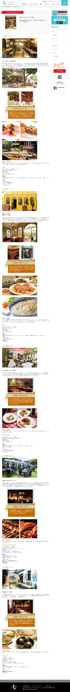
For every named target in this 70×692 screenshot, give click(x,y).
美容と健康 (54, 45)
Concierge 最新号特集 (7, 6)
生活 (53, 42)
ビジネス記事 (55, 56)
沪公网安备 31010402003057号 (33, 689)
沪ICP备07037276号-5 (45, 687)
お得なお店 (54, 34)
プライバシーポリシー (37, 686)
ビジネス (54, 52)
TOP (3, 6)
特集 (53, 31)
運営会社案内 (26, 686)
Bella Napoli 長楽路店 (16, 438)
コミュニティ (55, 49)
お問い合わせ (48, 686)
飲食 (53, 38)
